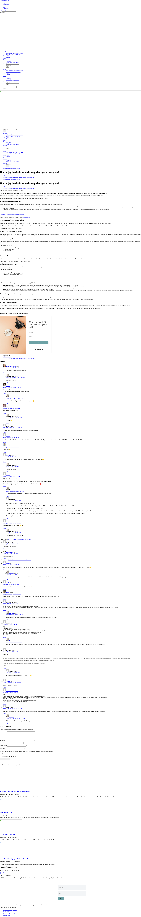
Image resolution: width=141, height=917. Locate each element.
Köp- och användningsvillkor (10, 910)
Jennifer (8, 445)
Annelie (8, 455)
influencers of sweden (24, 177)
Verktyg (5, 63)
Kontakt (8, 57)
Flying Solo (8, 61)
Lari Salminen (9, 552)
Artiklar (5, 51)
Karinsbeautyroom (11, 366)
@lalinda (2, 873)
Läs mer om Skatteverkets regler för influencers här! (12, 214)
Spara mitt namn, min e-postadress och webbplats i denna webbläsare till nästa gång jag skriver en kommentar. (27, 751)
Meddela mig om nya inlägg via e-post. (11, 756)
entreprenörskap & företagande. (13, 54)
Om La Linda (6, 55)
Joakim (8, 681)
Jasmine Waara (10, 521)
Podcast (5, 59)
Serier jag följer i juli (6, 812)
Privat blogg (6, 4)
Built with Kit (38, 349)
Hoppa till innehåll (4, 0)
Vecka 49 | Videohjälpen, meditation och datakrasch (15, 859)
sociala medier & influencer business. (14, 53)
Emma (8, 436)
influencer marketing (7, 177)
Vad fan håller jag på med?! (12, 62)
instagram (31, 177)
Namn (2, 743)
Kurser (4, 58)
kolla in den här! (26, 217)
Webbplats (2, 748)
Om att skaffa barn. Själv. (8, 834)
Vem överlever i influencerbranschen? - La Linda (19, 560)
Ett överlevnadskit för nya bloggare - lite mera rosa (19, 539)
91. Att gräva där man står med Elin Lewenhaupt (15, 791)
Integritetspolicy (6, 911)
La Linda (11, 573)
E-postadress (3, 745)
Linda (7, 592)
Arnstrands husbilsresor (12, 691)
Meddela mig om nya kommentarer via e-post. (12, 753)
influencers (15, 177)
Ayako (8, 563)
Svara (4, 373)
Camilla (8, 386)
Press (4, 3)
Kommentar (3, 740)
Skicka (60, 898)
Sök (1, 12)
